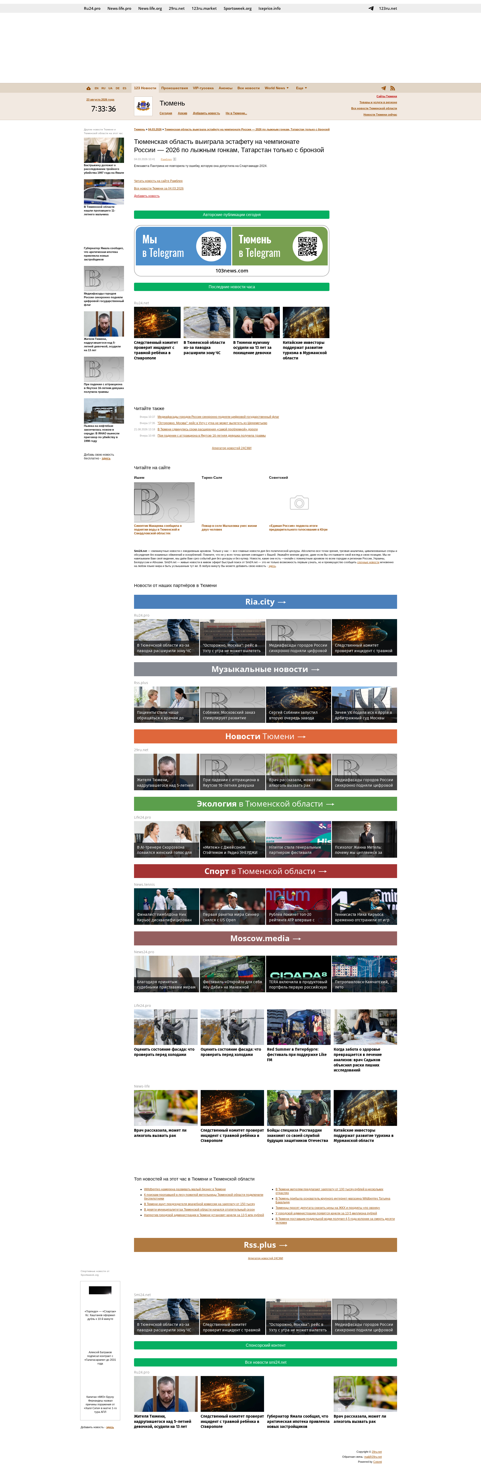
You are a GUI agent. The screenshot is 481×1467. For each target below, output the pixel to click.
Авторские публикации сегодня (232, 215)
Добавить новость (206, 113)
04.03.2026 (155, 129)
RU (103, 88)
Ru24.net (141, 303)
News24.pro (144, 951)
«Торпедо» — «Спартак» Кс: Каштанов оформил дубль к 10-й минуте (100, 1315)
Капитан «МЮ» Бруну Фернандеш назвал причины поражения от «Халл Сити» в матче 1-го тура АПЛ (100, 1404)
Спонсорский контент (266, 1345)
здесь (106, 458)
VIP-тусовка (203, 88)
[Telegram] (383, 88)
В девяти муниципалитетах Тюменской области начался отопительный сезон (199, 1209)
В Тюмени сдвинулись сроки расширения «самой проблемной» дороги (208, 429)
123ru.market (204, 8)
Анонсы (225, 88)
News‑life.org (150, 8)
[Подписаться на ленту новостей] (392, 88)
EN (96, 88)
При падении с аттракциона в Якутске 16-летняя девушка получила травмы (212, 435)
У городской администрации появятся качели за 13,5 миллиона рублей (326, 1213)
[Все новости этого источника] (174, 159)
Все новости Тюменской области (374, 108)
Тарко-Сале (212, 477)
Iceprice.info (270, 8)
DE (117, 88)
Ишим (139, 477)
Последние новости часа (232, 287)
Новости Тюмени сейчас (380, 114)
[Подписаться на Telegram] (371, 8)
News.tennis (144, 884)
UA (110, 88)
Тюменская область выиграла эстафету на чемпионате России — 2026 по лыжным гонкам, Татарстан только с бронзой (247, 129)
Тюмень (139, 129)
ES (124, 88)
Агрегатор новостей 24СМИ (232, 448)
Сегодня (166, 113)
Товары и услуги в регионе (378, 102)
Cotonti (377, 1461)
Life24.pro (142, 817)
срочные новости (368, 562)
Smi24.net (142, 1294)
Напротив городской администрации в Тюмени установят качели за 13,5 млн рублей (204, 1215)
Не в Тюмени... (236, 113)
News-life (142, 1086)
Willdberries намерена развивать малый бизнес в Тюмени (185, 1189)
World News (275, 88)
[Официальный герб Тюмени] (143, 106)
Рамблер (166, 159)
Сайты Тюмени (387, 96)
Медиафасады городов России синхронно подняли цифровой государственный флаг (218, 417)
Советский (278, 477)
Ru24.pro (92, 8)
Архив (182, 113)
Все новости (248, 88)
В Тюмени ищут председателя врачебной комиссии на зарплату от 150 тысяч (199, 1204)
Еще (299, 88)
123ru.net (388, 8)
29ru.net (177, 8)
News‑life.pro (119, 8)
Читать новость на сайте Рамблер (158, 181)
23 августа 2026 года (100, 99)
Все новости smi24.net (265, 1362)
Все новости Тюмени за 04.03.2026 (159, 188)
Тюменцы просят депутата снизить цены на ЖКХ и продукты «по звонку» (328, 1208)
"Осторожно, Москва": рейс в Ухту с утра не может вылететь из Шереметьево (212, 423)
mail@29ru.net (373, 1456)
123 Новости (145, 88)
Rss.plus (141, 682)
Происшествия (174, 88)
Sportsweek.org (238, 8)
